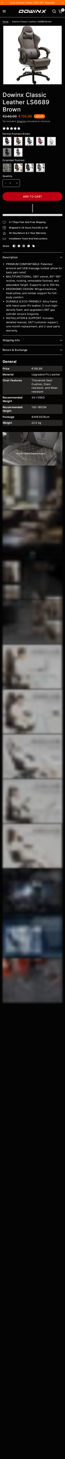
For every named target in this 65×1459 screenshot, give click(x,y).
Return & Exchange (15, 350)
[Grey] (29, 141)
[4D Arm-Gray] (18, 152)
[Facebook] (14, 246)
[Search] (54, 11)
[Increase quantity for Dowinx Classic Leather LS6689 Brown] (17, 183)
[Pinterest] (24, 246)
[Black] (7, 141)
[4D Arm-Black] (7, 152)
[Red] (40, 141)
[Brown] (18, 141)
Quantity (7, 176)
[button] (12, 128)
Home (5, 21)
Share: (6, 246)
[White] (51, 141)
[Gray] (40, 167)
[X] (19, 246)
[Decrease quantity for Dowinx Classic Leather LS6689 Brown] (5, 183)
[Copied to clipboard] (33, 246)
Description (10, 257)
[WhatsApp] (29, 246)
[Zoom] (57, 30)
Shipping (21, 121)
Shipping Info (11, 340)
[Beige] (7, 167)
